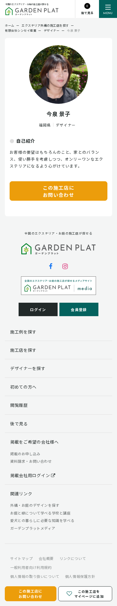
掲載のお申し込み (25, 453)
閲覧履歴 (19, 405)
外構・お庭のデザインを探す (34, 505)
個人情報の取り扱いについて (34, 576)
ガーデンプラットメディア (32, 528)
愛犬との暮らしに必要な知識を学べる (42, 520)
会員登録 (79, 309)
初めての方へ (23, 387)
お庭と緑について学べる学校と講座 (40, 512)
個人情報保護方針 (80, 576)
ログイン (38, 309)
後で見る (19, 424)
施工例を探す (23, 332)
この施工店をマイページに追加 (89, 594)
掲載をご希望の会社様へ (34, 442)
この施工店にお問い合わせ (58, 191)
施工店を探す (23, 350)
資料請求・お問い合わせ (31, 461)
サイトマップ (21, 558)
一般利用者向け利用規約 (31, 567)
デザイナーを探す (28, 368)
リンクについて (72, 558)
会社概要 (46, 558)
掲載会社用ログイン (30, 475)
